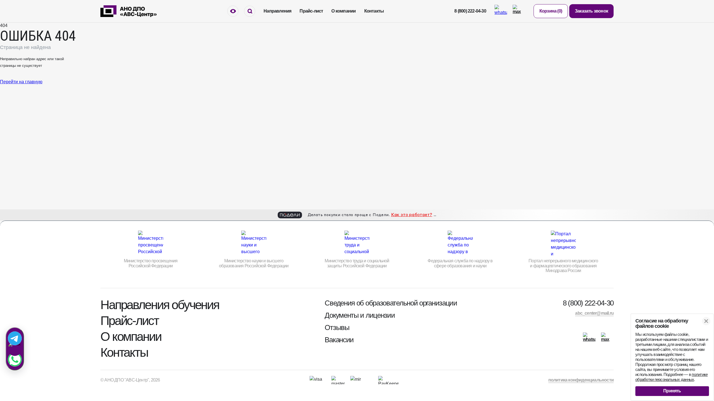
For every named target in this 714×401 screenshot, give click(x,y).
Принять (672, 390)
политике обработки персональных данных (671, 377)
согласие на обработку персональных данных (435, 224)
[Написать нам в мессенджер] (15, 348)
